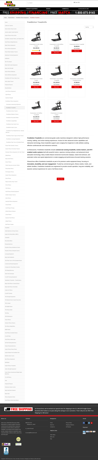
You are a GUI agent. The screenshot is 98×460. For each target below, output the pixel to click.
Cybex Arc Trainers (9, 25)
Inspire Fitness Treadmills (10, 365)
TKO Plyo (7, 313)
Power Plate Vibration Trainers (11, 51)
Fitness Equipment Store (10, 396)
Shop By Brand (11, 17)
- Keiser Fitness (8, 162)
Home (5, 17)
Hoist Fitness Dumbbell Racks (11, 332)
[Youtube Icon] (92, 423)
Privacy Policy (69, 422)
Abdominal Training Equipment (11, 55)
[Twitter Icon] (86, 423)
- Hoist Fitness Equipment (10, 91)
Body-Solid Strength (9, 68)
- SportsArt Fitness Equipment (11, 201)
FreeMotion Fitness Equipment (22, 17)
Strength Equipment (32, 8)
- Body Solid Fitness (9, 158)
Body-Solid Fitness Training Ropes (12, 283)
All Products (68, 426)
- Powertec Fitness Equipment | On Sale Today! (14, 152)
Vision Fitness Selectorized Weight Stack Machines (13, 373)
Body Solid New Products (10, 390)
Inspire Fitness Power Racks (11, 349)
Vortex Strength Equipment (10, 369)
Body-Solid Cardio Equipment (11, 65)
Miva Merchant (38, 458)
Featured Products (9, 84)
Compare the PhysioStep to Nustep (12, 267)
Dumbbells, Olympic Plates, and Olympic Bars (14, 38)
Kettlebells (7, 58)
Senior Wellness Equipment (11, 74)
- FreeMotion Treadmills (11, 107)
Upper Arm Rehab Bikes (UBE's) (11, 234)
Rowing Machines (8, 244)
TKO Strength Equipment (10, 296)
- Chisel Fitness (8, 214)
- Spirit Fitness (8, 94)
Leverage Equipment (9, 254)
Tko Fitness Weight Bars (10, 326)
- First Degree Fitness (9, 171)
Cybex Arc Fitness (8, 290)
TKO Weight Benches (9, 270)
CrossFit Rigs (8, 336)
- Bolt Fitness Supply (9, 224)
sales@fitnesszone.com (32, 432)
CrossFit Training (8, 293)
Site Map (17, 458)
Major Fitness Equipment (10, 45)
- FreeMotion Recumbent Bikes (12, 117)
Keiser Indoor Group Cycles (10, 28)
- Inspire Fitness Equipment (10, 175)
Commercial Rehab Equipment (11, 263)
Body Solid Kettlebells (9, 257)
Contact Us (52, 426)
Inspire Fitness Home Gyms (10, 35)
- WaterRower (8, 155)
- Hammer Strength (9, 97)
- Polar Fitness (8, 178)
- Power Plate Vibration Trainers (11, 145)
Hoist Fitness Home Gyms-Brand (12, 400)
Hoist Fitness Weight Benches (11, 42)
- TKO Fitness (8, 188)
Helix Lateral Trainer (9, 81)
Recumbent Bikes (8, 240)
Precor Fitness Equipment (10, 48)
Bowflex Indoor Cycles (9, 355)
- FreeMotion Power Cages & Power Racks (15, 135)
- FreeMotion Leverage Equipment (13, 139)
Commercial (65, 8)
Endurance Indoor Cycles (10, 387)
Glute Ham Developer (9, 273)
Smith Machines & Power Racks (11, 231)
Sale (6, 380)
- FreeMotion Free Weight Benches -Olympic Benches (15, 131)
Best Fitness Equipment (10, 359)
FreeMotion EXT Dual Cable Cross (12, 78)
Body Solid (7, 393)
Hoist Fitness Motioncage (10, 339)
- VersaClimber (8, 204)
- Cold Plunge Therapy (9, 208)
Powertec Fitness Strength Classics (12, 250)
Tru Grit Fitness (8, 377)
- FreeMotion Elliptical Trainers (12, 114)
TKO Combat (7, 303)
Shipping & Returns (70, 424)
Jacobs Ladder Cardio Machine (11, 32)
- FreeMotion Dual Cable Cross (12, 124)
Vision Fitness (8, 319)
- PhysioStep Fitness (9, 168)
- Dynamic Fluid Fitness (10, 217)
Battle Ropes (7, 329)
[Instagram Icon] (89, 423)
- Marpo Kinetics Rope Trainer (11, 181)
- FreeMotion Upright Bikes (11, 120)
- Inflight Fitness (8, 221)
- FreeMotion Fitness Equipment (11, 101)
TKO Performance (8, 316)
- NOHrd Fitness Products (10, 211)
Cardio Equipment (14, 8)
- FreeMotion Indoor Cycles (11, 127)
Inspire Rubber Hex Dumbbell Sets (12, 352)
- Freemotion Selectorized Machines (13, 104)
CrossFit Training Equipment (11, 277)
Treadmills (7, 227)
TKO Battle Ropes (8, 306)
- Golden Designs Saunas (10, 194)
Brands (48, 8)
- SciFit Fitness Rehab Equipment (12, 191)
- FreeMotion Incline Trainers (12, 111)
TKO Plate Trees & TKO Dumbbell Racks (13, 260)
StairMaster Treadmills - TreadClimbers (13, 280)
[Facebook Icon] (84, 423)
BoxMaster (7, 362)
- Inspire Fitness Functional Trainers (12, 148)
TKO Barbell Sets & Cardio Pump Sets (13, 300)
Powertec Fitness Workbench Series (12, 247)
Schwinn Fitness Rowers (10, 323)
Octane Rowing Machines (10, 346)
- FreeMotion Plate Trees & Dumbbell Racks (15, 142)
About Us (52, 424)
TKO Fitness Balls (8, 309)
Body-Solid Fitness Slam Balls (11, 286)
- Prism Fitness (8, 185)
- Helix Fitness (8, 198)
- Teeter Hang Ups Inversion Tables (12, 165)
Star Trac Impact (8, 61)
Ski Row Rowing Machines (10, 342)
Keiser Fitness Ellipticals (10, 71)
